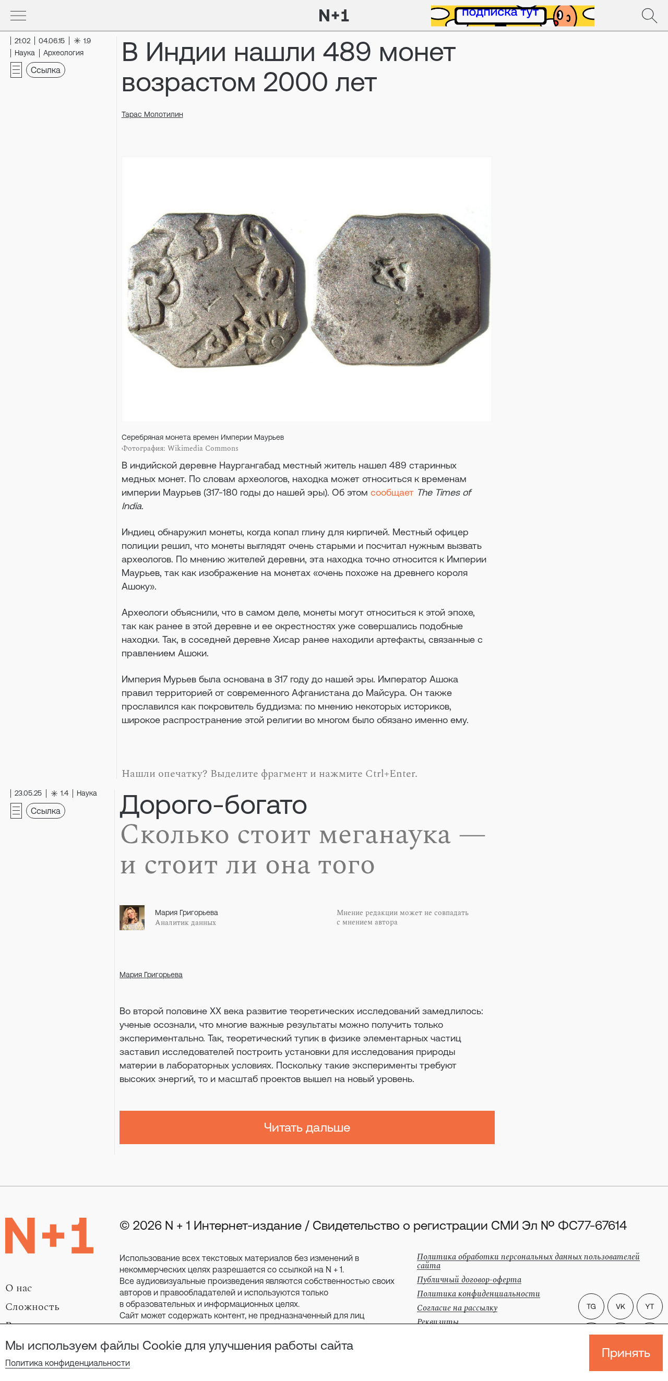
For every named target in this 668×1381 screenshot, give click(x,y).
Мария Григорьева (151, 974)
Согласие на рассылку (457, 1308)
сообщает (392, 492)
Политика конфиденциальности (67, 1362)
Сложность (32, 1307)
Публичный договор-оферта (469, 1280)
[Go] (18, 15)
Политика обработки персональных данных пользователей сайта (528, 1261)
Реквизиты (438, 1322)
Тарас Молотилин (152, 114)
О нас (18, 1288)
